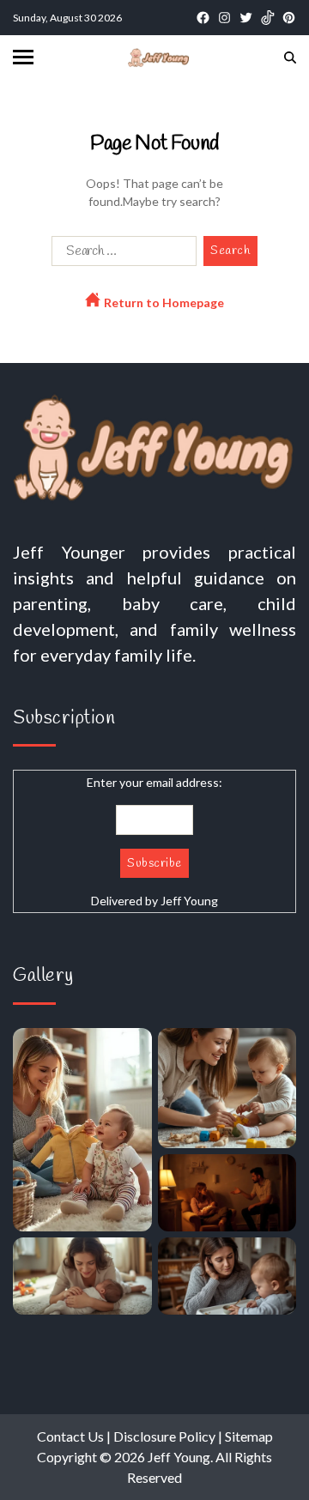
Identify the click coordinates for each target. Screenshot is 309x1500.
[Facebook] (203, 17)
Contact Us (70, 1436)
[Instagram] (224, 17)
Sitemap (249, 1436)
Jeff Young (189, 900)
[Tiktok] (267, 17)
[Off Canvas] (23, 57)
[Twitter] (246, 17)
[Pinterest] (289, 17)
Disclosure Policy (164, 1436)
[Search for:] (121, 254)
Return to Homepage (162, 302)
